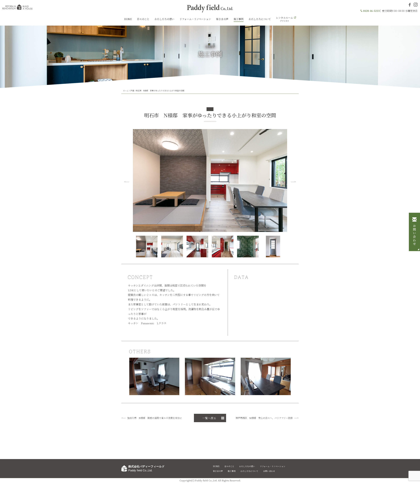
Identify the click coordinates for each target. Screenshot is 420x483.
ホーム (125, 90)
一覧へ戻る (209, 418)
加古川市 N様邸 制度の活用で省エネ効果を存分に (154, 418)
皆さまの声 (222, 19)
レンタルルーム (284, 19)
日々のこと (143, 19)
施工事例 (238, 19)
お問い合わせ (414, 235)
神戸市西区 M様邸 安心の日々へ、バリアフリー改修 (264, 418)
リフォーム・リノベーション (195, 19)
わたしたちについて (260, 19)
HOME (128, 19)
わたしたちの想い (164, 19)
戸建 (132, 90)
